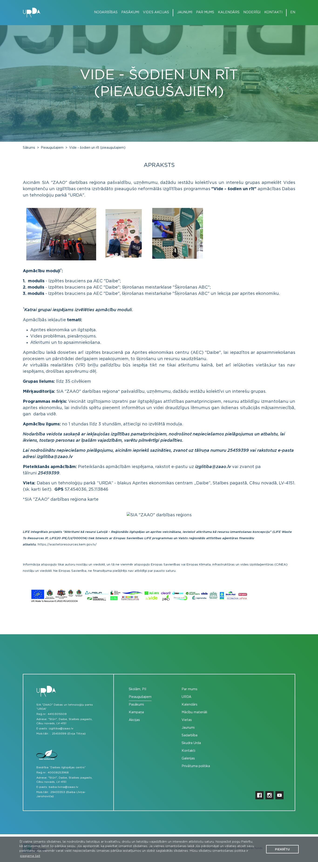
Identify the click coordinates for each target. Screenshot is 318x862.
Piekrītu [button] (282, 849)
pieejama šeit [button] (30, 856)
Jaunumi (184, 12)
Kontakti (273, 12)
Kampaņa (136, 712)
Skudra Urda (191, 743)
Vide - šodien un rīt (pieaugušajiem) (97, 147)
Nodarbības (106, 12)
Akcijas (134, 720)
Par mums (205, 12)
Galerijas (188, 758)
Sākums (29, 147)
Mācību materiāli (194, 712)
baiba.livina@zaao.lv (63, 787)
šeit (46, 489)
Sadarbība (189, 735)
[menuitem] (104, 12)
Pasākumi (130, 12)
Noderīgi (251, 12)
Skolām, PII (137, 689)
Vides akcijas (156, 12)
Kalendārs (229, 12)
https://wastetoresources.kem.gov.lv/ (67, 544)
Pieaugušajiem (52, 147)
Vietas (187, 720)
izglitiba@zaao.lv (61, 728)
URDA (186, 697)
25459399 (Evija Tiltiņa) (69, 733)
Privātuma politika (196, 766)
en (292, 12)
